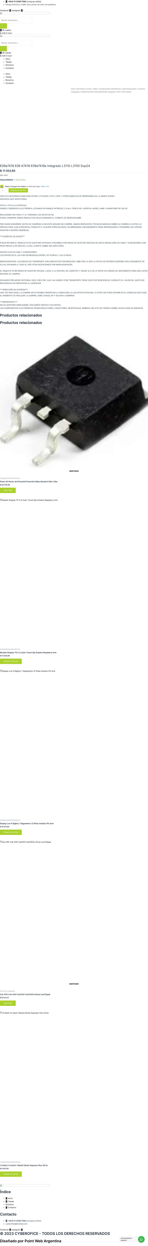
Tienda (8, 62)
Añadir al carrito (18, 190)
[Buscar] (3, 26)
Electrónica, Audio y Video (87, 89)
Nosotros (10, 65)
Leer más (7, 490)
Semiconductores (129, 89)
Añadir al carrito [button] (10, 661)
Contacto (10, 68)
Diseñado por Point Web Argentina (30, 1241)
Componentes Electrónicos (110, 89)
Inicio (8, 59)
